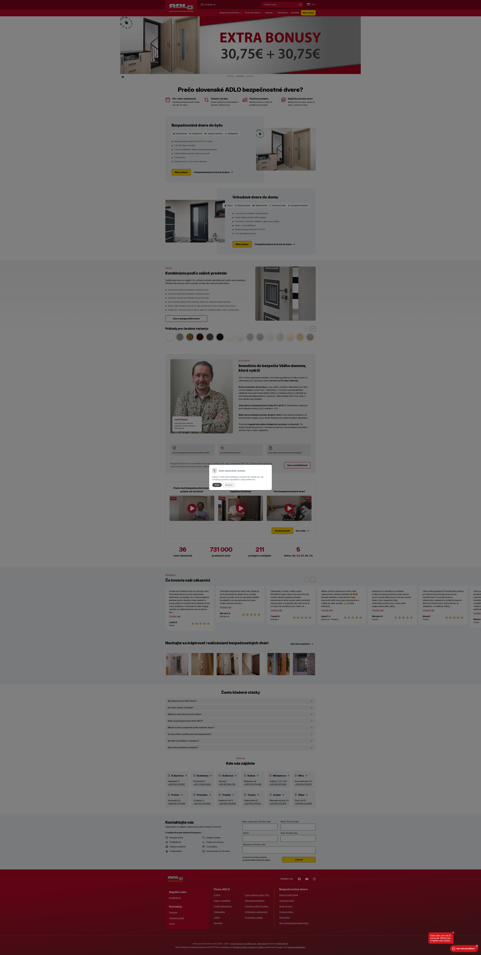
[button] (476, 946)
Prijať (217, 485)
